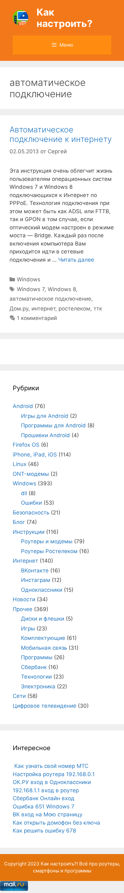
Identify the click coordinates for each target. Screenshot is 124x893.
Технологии (36, 676)
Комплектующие (43, 638)
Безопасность (31, 512)
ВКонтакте (35, 570)
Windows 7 (31, 289)
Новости (24, 599)
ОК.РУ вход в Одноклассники (52, 782)
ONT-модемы (31, 474)
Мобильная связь (44, 648)
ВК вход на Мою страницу (47, 814)
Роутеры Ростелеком (49, 551)
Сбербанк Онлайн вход (43, 798)
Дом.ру (19, 308)
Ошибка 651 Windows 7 (43, 806)
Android (23, 406)
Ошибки (31, 503)
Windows (28, 279)
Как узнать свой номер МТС (50, 766)
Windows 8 (62, 289)
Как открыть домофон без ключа (56, 823)
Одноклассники (41, 590)
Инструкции (29, 532)
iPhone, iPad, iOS (35, 454)
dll (24, 493)
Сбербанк (34, 667)
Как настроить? (65, 17)
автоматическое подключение (50, 299)
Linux (19, 464)
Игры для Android (44, 416)
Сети (19, 696)
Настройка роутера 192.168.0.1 (54, 774)
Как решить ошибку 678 (44, 830)
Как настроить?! (59, 864)
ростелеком (74, 308)
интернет (43, 308)
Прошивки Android (45, 435)
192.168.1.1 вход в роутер (46, 790)
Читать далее (76, 260)
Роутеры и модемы (46, 541)
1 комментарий (37, 318)
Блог (19, 522)
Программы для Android (53, 425)
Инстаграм (35, 580)
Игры (28, 628)
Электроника (38, 686)
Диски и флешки (42, 619)
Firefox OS (26, 445)
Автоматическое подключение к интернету (61, 134)
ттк (97, 308)
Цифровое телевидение (44, 706)
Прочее (22, 609)
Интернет (25, 561)
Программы (36, 657)
